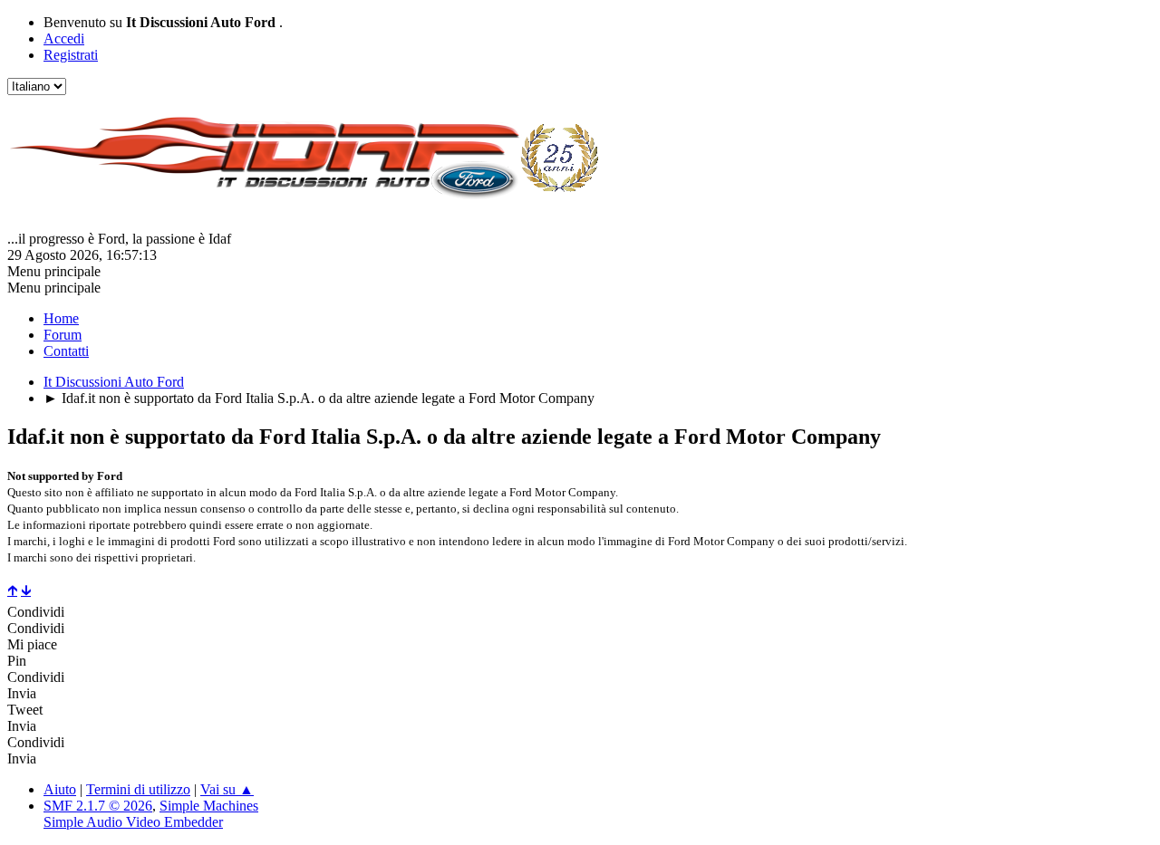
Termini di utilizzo (138, 789)
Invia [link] (21, 693)
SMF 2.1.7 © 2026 (98, 805)
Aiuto (60, 789)
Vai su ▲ (227, 789)
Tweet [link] (25, 709)
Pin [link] (16, 660)
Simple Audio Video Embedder (133, 822)
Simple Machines (209, 805)
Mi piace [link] (32, 644)
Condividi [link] (35, 611)
